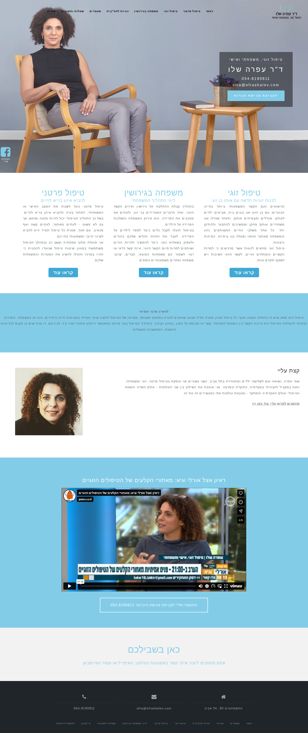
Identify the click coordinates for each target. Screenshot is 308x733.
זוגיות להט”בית (118, 11)
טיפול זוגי (171, 11)
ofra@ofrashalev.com (256, 85)
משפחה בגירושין (146, 11)
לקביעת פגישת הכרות (256, 95)
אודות (51, 11)
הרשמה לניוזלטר (65, 723)
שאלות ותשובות (72, 11)
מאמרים (95, 11)
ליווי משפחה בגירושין (134, 723)
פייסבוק (86, 723)
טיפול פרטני (191, 11)
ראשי (209, 11)
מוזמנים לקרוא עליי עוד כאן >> (276, 403)
